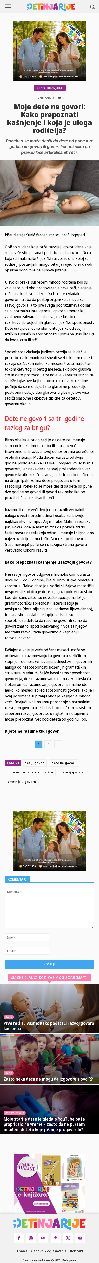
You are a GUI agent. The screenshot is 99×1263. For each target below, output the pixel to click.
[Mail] (43, 1238)
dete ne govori (63, 763)
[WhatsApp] (74, 799)
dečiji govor (34, 763)
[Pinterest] (63, 799)
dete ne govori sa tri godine (30, 772)
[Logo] (51, 7)
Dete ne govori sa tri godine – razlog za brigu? (47, 423)
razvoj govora (72, 772)
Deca (8, 1073)
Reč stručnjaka (49, 88)
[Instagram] (31, 1238)
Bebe (8, 1017)
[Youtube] (80, 1238)
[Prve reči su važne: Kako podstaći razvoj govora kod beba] (49, 1008)
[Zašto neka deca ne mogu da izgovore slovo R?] (49, 1059)
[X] (51, 799)
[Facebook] (40, 799)
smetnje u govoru (21, 782)
